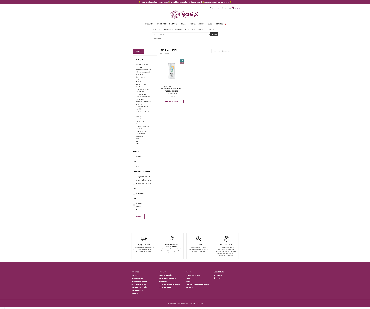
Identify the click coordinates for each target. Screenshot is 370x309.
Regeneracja (140, 92)
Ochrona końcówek (142, 106)
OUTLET (138, 79)
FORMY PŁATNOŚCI (137, 278)
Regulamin (135, 293)
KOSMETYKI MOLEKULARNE (167, 278)
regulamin (184, 303)
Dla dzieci (139, 129)
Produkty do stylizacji (143, 97)
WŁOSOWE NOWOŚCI (165, 275)
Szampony (139, 74)
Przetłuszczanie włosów (143, 87)
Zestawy (138, 116)
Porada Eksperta (197, 24)
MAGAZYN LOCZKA (142, 65)
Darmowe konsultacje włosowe (197, 284)
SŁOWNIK (189, 281)
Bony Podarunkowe (142, 77)
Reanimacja (140, 99)
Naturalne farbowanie (143, 126)
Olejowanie (139, 104)
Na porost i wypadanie (143, 102)
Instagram (218, 278)
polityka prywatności (196, 303)
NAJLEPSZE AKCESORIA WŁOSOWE (169, 284)
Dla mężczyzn (140, 134)
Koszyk (236, 8)
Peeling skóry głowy (142, 89)
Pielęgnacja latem (141, 131)
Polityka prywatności (139, 287)
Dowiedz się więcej (172, 101)
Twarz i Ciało (140, 136)
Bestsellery (148, 24)
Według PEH (190, 30)
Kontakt (135, 275)
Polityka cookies (137, 290)
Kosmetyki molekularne (167, 24)
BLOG (188, 278)
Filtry (138, 51)
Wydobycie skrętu (141, 84)
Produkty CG (211, 30)
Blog (210, 24)
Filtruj (138, 216)
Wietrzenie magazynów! (143, 72)
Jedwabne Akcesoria (142, 114)
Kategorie (157, 30)
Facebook (218, 275)
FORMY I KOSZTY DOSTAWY (140, 281)
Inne (137, 143)
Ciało (137, 141)
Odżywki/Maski (141, 94)
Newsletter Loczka (193, 275)
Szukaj (214, 34)
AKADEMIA (189, 287)
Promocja (139, 67)
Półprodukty (140, 121)
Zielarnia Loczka (141, 124)
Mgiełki (138, 109)
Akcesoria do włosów (142, 111)
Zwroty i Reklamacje (139, 284)
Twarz (138, 138)
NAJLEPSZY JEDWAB (165, 287)
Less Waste (139, 119)
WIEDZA (200, 30)
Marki (183, 24)
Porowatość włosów (173, 30)
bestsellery (163, 281)
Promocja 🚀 (221, 24)
